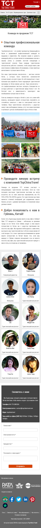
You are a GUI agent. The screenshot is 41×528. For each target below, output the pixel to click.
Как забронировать (24, 512)
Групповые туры (31, 12)
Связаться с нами (12, 512)
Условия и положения (20, 515)
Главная (3, 12)
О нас (3, 512)
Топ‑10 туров (9, 12)
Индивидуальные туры (20, 12)
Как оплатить (35, 512)
